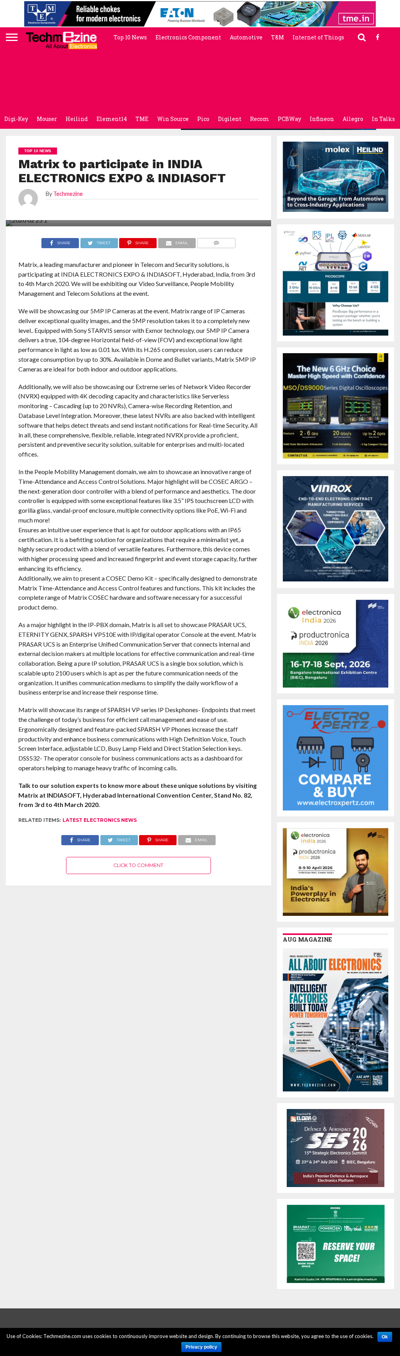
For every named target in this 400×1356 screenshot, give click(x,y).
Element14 (111, 119)
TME (142, 119)
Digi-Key (16, 119)
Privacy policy (201, 1347)
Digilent (229, 119)
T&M (277, 37)
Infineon (322, 119)
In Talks (383, 119)
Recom (259, 119)
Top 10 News (130, 37)
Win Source (173, 119)
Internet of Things (318, 37)
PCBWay (289, 119)
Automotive (246, 37)
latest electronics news (99, 820)
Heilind (77, 119)
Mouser (47, 119)
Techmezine (68, 193)
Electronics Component (188, 37)
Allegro (353, 119)
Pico (203, 119)
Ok (385, 1337)
